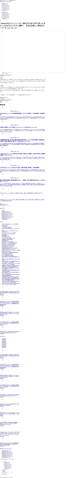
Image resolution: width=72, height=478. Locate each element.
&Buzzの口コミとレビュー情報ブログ (9, 243)
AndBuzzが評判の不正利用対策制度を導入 (10, 252)
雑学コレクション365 (6, 251)
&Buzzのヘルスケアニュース (7, 456)
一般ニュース (6, 468)
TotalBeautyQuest (5, 240)
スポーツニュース (7, 465)
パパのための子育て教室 (6, 227)
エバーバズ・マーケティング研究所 (9, 232)
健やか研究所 (4, 226)
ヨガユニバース (5, 225)
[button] (10, 99)
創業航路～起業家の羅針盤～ (7, 239)
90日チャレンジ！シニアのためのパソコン (10, 230)
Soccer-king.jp (11, 94)
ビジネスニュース (7, 466)
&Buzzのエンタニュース (6, 451)
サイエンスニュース (8, 464)
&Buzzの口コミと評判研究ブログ (8, 244)
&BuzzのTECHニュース (6, 450)
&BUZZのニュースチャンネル (7, 241)
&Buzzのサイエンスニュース (7, 452)
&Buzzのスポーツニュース (7, 453)
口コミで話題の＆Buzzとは (7, 254)
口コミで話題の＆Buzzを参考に (8, 255)
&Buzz (3, 94)
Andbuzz (20, 94)
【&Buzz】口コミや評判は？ (7, 253)
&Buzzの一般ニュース (4, 97)
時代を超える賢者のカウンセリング (9, 249)
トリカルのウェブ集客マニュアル (8, 238)
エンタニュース (7, 463)
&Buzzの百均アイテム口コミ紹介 (8, 245)
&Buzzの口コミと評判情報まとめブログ (9, 242)
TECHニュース (7, 462)
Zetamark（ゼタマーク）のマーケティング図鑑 (11, 250)
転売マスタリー (5, 231)
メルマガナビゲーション (6, 237)
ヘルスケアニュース (8, 467)
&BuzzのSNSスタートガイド (7, 246)
